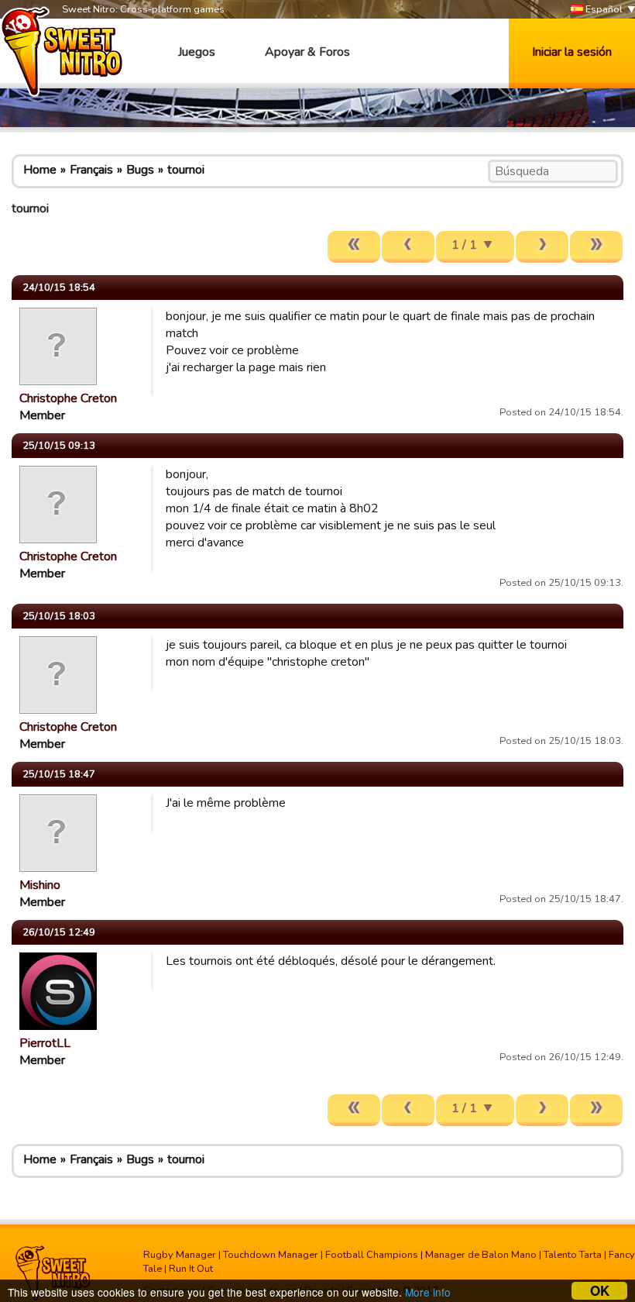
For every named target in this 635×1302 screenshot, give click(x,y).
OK (599, 1291)
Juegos (196, 51)
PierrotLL (44, 1043)
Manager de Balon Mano (481, 1255)
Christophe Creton (68, 398)
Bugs (140, 169)
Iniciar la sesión (572, 51)
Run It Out (191, 1269)
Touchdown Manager (270, 1255)
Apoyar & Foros (307, 51)
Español (603, 9)
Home (40, 169)
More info (428, 1292)
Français (91, 169)
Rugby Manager (179, 1255)
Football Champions (371, 1255)
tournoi (185, 169)
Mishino (39, 885)
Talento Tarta (573, 1255)
